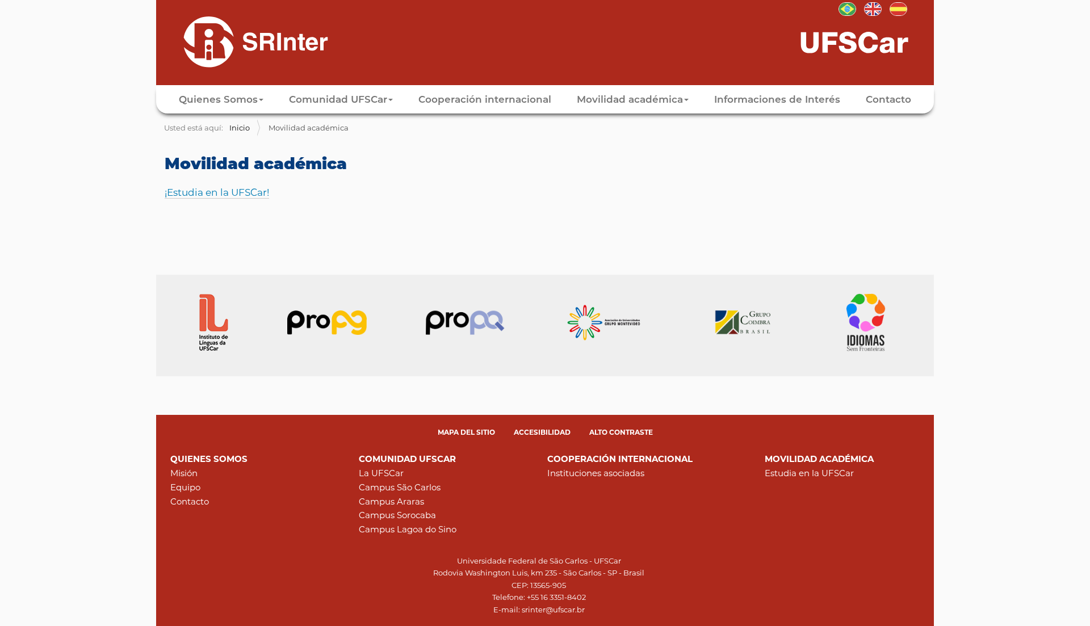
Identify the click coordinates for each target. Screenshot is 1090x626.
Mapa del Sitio (466, 432)
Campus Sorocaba (397, 515)
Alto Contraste (621, 432)
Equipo (185, 487)
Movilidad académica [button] (630, 99)
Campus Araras (391, 501)
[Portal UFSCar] (866, 41)
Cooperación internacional (484, 99)
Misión (184, 473)
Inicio (239, 127)
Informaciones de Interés (777, 99)
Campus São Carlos (400, 487)
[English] (873, 8)
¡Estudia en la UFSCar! (217, 192)
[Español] (246, 41)
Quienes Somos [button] (218, 99)
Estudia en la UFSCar (809, 473)
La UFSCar (381, 473)
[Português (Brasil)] (847, 8)
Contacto (888, 99)
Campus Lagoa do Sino (407, 529)
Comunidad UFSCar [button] (338, 99)
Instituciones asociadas (595, 473)
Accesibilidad (542, 432)
